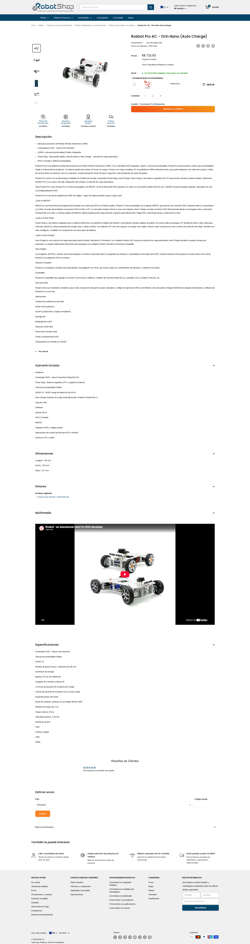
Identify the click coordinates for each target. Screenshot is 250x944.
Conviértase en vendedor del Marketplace (121, 890)
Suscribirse (200, 908)
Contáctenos (36, 910)
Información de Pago (40, 906)
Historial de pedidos (39, 886)
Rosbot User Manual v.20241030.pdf (53, 497)
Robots (41, 25)
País (37, 799)
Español (63, 933)
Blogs (150, 886)
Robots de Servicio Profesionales (59, 25)
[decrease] (145, 96)
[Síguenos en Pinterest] (130, 937)
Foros (150, 882)
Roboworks (136, 43)
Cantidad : (135, 96)
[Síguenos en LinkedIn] (145, 937)
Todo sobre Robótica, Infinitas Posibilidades (47, 942)
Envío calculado (149, 64)
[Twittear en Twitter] (208, 46)
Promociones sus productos (121, 900)
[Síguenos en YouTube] (135, 937)
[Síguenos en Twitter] (120, 937)
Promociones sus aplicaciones (122, 904)
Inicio (33, 25)
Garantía (35, 902)
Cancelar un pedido (39, 898)
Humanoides (83, 18)
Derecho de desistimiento (42, 915)
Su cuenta (35, 882)
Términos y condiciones (80, 886)
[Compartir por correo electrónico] (213, 46)
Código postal (201, 799)
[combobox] (114, 7)
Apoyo (130, 18)
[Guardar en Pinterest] (203, 46)
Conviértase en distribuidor (120, 896)
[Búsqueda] (151, 7)
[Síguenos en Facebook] (115, 937)
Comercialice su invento (119, 908)
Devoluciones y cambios (41, 894)
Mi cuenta (179, 8)
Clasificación (153, 898)
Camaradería (102, 18)
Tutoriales (152, 894)
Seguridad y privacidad (80, 890)
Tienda (43, 18)
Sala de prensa (76, 894)
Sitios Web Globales (39, 933)
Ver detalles (43, 126)
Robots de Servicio (62, 18)
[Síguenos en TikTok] (140, 937)
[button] (36, 102)
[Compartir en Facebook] (198, 46)
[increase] (161, 96)
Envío (33, 890)
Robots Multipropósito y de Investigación (90, 25)
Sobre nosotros (76, 882)
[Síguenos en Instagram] (125, 937)
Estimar (42, 814)
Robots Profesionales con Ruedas (122, 25)
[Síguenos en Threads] (150, 937)
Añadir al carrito (173, 109)
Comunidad (118, 18)
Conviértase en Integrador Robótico (120, 883)
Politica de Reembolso (44, 827)
